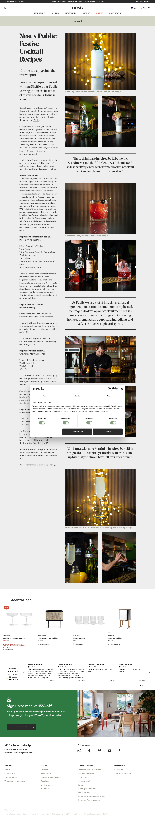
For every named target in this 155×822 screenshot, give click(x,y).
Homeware (71, 13)
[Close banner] (122, 389)
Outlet (99, 13)
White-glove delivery (87, 788)
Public (36, 120)
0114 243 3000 (21, 749)
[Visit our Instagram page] (79, 750)
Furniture (39, 13)
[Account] (141, 7)
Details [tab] (77, 396)
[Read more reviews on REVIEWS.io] (13, 680)
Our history (9, 773)
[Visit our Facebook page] (89, 750)
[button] (23, 672)
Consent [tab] (46, 396)
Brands (86, 13)
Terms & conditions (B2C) (15, 814)
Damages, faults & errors (89, 800)
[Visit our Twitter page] (120, 750)
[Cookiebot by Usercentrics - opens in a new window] (109, 389)
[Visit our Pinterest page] (99, 750)
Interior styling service (51, 777)
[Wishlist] (144, 7)
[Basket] (149, 7)
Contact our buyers (122, 773)
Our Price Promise (143, 1)
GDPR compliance (74, 814)
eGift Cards (46, 788)
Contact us (82, 777)
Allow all (107, 431)
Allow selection (77, 431)
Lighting (55, 13)
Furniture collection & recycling (91, 796)
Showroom (46, 773)
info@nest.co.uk (26, 752)
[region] (86, 672)
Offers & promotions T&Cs (96, 814)
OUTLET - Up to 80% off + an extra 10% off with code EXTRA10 (77, 1)
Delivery (81, 785)
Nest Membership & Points (89, 769)
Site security (57, 814)
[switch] (66, 422)
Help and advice (84, 781)
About (7, 769)
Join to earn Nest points (14, 1)
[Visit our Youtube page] (109, 750)
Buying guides (47, 785)
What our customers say (15, 781)
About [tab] (109, 396)
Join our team (10, 777)
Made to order (84, 792)
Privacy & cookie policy (40, 814)
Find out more (21, 727)
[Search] (5, 7)
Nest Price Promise (86, 773)
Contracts (115, 13)
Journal (44, 769)
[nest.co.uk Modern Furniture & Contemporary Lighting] (77, 7)
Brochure (45, 781)
